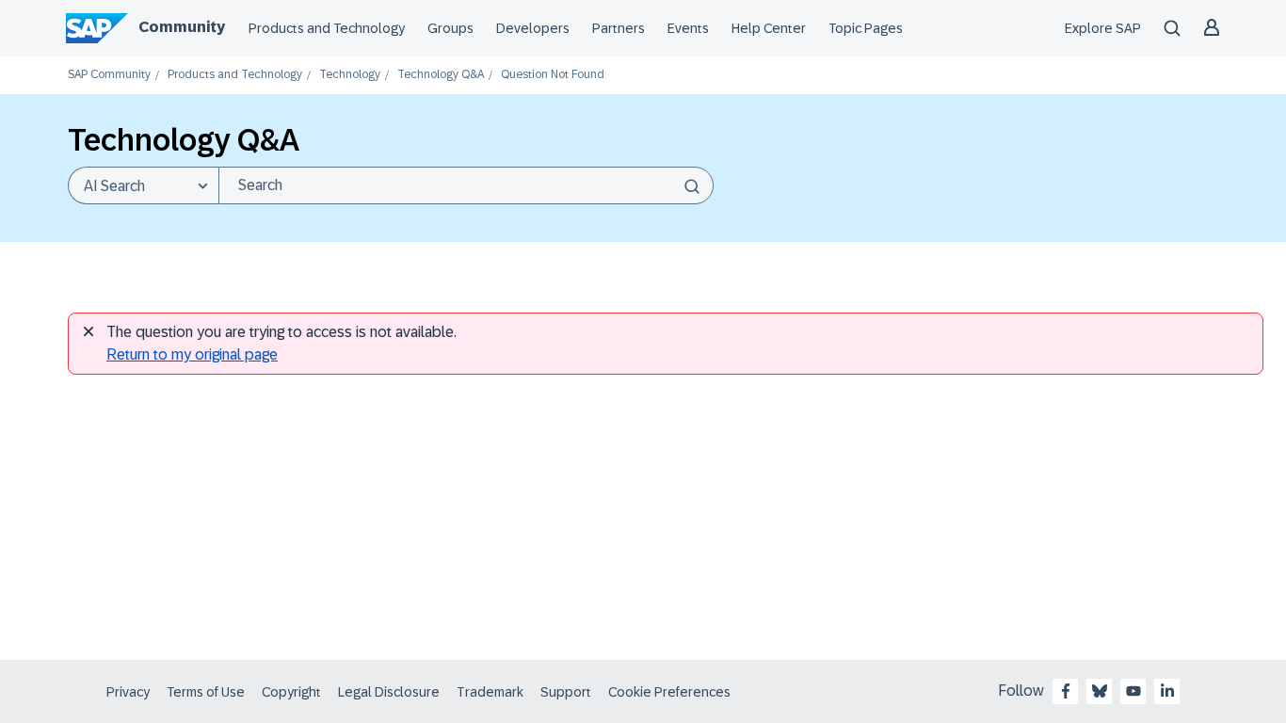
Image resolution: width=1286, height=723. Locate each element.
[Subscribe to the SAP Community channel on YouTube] (1133, 691)
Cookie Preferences (669, 691)
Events (688, 28)
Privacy (128, 691)
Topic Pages (865, 28)
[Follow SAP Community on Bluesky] (1099, 691)
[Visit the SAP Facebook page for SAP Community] (1065, 691)
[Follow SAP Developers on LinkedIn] (1167, 691)
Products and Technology (327, 28)
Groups (450, 28)
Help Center (768, 28)
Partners (618, 28)
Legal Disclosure (389, 691)
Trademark (490, 691)
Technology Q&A (440, 75)
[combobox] (466, 185)
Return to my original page (192, 354)
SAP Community (109, 75)
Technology (349, 75)
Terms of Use (206, 691)
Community (181, 27)
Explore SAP (1103, 28)
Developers (533, 28)
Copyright (291, 691)
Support (565, 691)
